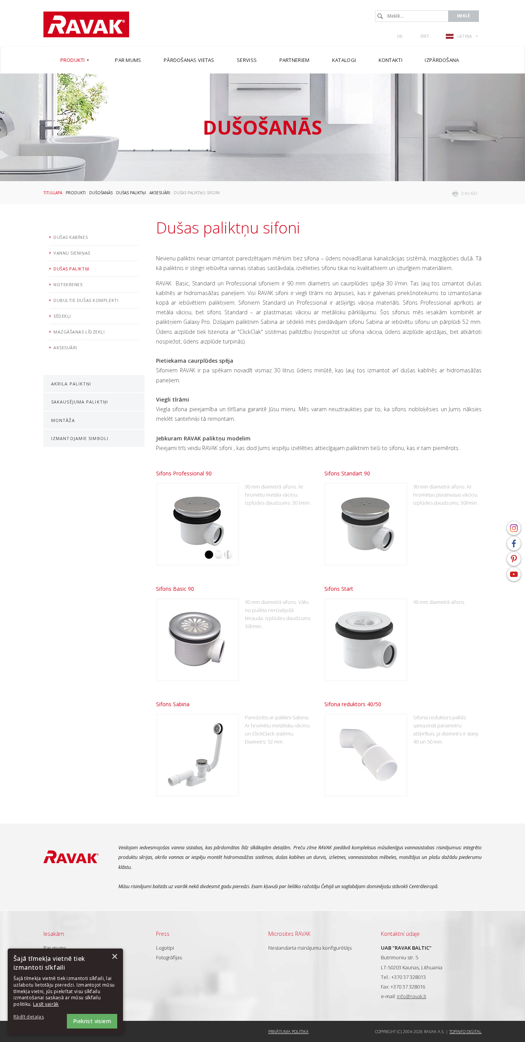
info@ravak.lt (411, 996)
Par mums (54, 947)
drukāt (469, 193)
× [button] (114, 957)
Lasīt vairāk (46, 1004)
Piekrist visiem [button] (92, 1021)
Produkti (76, 192)
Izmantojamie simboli (79, 438)
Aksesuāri (160, 192)
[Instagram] (514, 528)
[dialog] (65, 991)
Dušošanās (101, 192)
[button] (34, 1017)
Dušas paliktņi (131, 192)
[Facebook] (514, 543)
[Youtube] (514, 574)
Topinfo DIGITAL (465, 1031)
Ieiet (424, 36)
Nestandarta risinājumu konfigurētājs (310, 947)
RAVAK (86, 24)
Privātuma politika (288, 1031)
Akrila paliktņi (71, 384)
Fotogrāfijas (169, 957)
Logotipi (165, 947)
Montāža (63, 420)
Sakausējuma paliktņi (79, 402)
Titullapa (52, 192)
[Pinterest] (514, 559)
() (399, 36)
